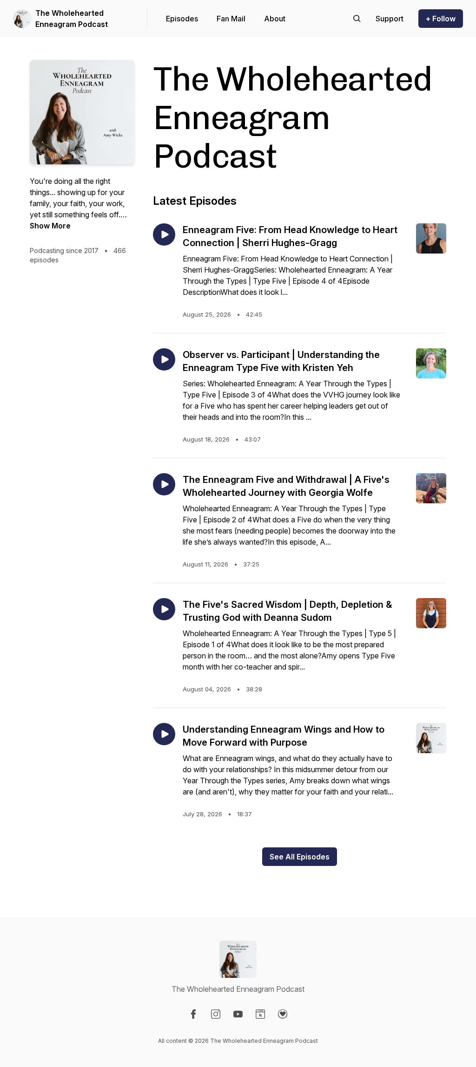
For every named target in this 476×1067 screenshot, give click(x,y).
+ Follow (441, 18)
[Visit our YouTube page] (238, 1014)
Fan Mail (231, 18)
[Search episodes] (357, 18)
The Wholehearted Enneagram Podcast (71, 18)
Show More (50, 225)
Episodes (182, 18)
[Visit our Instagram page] (215, 1014)
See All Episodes (300, 856)
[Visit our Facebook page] (193, 1014)
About (274, 18)
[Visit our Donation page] (282, 1014)
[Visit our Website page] (260, 1014)
